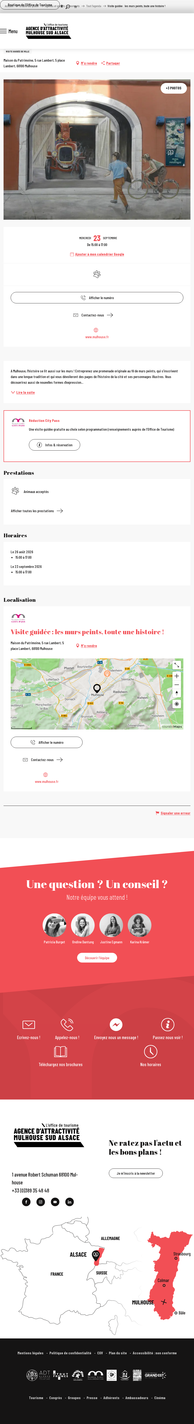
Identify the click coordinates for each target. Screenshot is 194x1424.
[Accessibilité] (62, 6)
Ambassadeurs (137, 1397)
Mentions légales (31, 1353)
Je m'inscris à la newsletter (136, 1173)
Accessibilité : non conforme (155, 1353)
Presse (92, 1397)
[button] (68, 7)
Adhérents (111, 1397)
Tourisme (36, 1397)
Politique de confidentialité (70, 1353)
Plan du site (118, 1353)
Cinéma (159, 1397)
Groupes (74, 1397)
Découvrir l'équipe (97, 957)
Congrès (56, 1397)
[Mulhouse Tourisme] (48, 31)
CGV (100, 1353)
